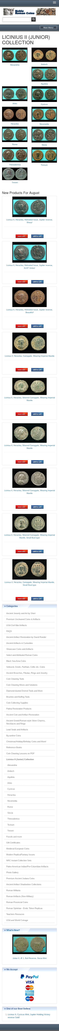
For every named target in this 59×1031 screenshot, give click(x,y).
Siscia (44, 145)
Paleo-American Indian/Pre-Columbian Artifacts (27, 866)
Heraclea (15, 124)
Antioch (44, 64)
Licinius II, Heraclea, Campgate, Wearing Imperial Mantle (29, 356)
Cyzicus (44, 104)
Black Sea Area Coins (16, 661)
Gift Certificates (13, 842)
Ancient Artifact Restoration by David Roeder (26, 637)
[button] (22, 236)
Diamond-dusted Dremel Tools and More (24, 691)
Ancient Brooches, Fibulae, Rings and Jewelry (26, 673)
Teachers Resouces (15, 914)
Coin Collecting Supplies (17, 703)
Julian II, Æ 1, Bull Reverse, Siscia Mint (30, 958)
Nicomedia (44, 124)
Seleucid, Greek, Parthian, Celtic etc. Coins (25, 667)
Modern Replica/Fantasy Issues (20, 854)
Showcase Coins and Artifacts (19, 649)
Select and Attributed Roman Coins (22, 655)
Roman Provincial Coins (17, 902)
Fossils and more (14, 837)
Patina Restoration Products (18, 708)
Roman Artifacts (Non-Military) (19, 896)
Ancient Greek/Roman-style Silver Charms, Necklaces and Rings (25, 722)
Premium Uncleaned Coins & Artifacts (23, 619)
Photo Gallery (12, 872)
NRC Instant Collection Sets (18, 860)
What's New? (13, 930)
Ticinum (44, 165)
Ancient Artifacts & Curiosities (19, 643)
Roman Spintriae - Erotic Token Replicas (24, 908)
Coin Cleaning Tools (15, 679)
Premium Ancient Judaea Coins (20, 878)
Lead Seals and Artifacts (17, 729)
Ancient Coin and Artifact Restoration (22, 715)
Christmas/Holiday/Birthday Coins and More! (26, 741)
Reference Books (14, 747)
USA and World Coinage (17, 920)
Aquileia (44, 84)
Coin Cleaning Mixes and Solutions (21, 685)
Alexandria (14, 65)
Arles (15, 103)
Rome (14, 144)
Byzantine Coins (13, 735)
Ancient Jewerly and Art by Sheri (20, 613)
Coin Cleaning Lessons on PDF (20, 753)
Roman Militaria (13, 890)
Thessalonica (15, 164)
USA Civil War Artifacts (16, 625)
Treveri (15, 182)
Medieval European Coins (17, 848)
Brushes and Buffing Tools (18, 697)
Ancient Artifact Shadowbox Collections (23, 884)
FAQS (9, 631)
